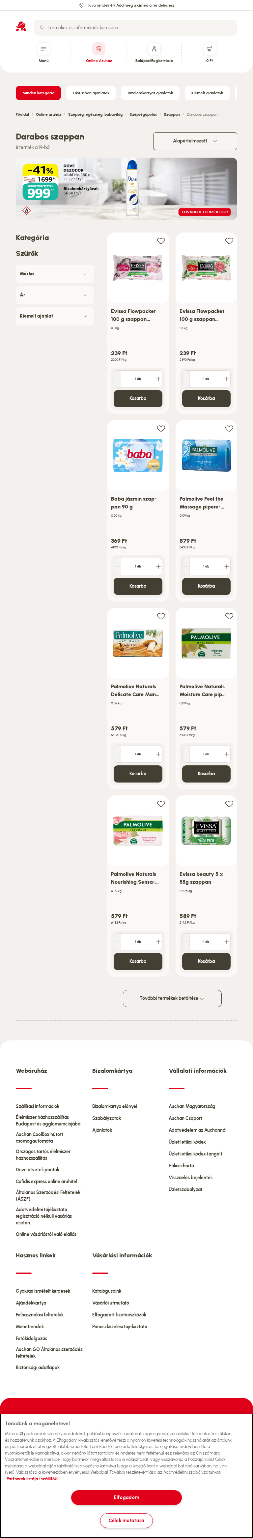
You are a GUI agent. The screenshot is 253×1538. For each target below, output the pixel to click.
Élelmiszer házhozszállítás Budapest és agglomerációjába (48, 1121)
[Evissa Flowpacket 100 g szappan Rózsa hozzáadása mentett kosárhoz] (229, 240)
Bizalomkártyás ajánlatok (150, 93)
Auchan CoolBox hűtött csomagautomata (39, 1138)
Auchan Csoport (185, 1118)
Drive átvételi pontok (37, 1170)
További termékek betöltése (169, 998)
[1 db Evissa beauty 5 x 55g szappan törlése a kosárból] (186, 942)
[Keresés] (42, 27)
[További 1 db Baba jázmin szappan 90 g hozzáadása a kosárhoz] (158, 566)
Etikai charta (181, 1166)
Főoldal (22, 114)
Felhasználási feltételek (40, 1315)
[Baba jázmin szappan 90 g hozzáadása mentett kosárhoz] (161, 428)
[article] (138, 323)
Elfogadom (126, 1497)
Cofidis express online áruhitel (46, 1181)
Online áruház (48, 114)
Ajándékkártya (31, 1303)
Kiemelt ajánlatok (207, 93)
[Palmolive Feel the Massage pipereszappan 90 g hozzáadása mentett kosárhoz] (229, 428)
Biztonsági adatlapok (38, 1367)
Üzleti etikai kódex (187, 1142)
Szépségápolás (143, 114)
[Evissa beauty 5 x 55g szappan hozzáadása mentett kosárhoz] (229, 803)
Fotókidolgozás (31, 1338)
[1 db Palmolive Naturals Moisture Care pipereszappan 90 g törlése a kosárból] (186, 754)
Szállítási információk (37, 1106)
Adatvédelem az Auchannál (197, 1130)
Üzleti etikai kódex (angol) (195, 1154)
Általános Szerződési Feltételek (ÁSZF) (48, 1196)
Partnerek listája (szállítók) (33, 1478)
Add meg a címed (132, 5)
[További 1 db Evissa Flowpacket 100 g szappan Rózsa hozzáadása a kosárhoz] (226, 379)
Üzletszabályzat (185, 1189)
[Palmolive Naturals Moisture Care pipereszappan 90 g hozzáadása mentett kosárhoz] (229, 616)
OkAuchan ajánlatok (91, 93)
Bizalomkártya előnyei (114, 1106)
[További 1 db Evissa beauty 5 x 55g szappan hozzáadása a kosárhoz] (226, 942)
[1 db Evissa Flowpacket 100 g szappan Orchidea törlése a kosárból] (117, 379)
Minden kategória (38, 93)
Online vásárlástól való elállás (46, 1234)
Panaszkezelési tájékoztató (119, 1327)
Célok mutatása (126, 1520)
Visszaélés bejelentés (190, 1178)
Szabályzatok (106, 1118)
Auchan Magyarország (192, 1106)
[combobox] (135, 28)
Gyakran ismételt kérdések (43, 1291)
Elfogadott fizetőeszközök (119, 1315)
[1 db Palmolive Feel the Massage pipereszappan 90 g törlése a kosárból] (186, 566)
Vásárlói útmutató (110, 1303)
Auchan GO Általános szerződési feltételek (49, 1353)
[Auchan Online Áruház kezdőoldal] (21, 26)
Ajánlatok (102, 1130)
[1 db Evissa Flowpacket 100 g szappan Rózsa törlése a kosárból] (186, 379)
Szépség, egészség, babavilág (95, 114)
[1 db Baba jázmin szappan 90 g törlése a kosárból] (117, 566)
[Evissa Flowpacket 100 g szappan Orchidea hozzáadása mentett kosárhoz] (161, 240)
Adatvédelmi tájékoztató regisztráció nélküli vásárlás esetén (44, 1216)
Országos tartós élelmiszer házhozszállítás (43, 1155)
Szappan (172, 114)
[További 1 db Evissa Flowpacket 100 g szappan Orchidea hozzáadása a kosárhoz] (158, 379)
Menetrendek (30, 1327)
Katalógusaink (106, 1291)
